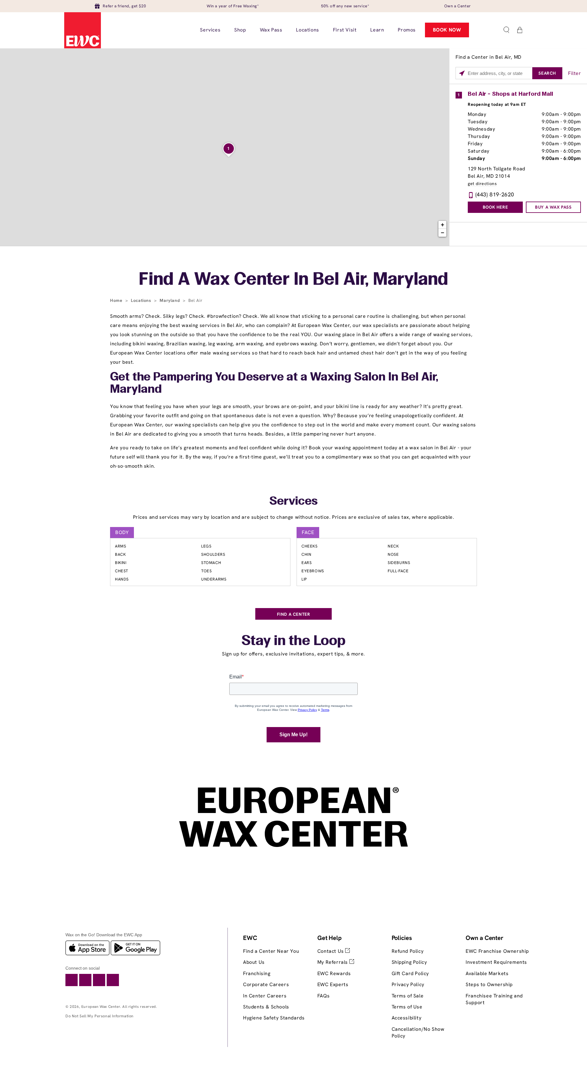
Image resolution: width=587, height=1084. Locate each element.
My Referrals (333, 962)
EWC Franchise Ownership (497, 951)
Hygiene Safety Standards (274, 1018)
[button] (506, 30)
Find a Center (293, 614)
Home (117, 300)
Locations (142, 300)
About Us (254, 962)
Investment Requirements (496, 962)
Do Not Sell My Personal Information (99, 1016)
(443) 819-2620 (494, 194)
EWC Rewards (334, 973)
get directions (482, 183)
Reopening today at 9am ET (497, 104)
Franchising (257, 973)
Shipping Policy (409, 962)
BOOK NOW (447, 30)
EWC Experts (333, 984)
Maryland (170, 300)
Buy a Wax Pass (553, 207)
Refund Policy (408, 951)
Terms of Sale (408, 996)
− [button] (443, 232)
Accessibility (407, 1018)
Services (293, 501)
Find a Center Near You (271, 951)
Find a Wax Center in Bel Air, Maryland (293, 280)
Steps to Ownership (489, 984)
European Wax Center (100, 1006)
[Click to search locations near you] (462, 73)
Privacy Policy (408, 984)
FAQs (323, 996)
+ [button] (443, 224)
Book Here (495, 207)
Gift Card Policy (410, 973)
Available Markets (487, 973)
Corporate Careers (266, 984)
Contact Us (331, 951)
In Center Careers (264, 996)
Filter (574, 73)
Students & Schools (266, 1007)
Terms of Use (407, 1007)
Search (547, 73)
